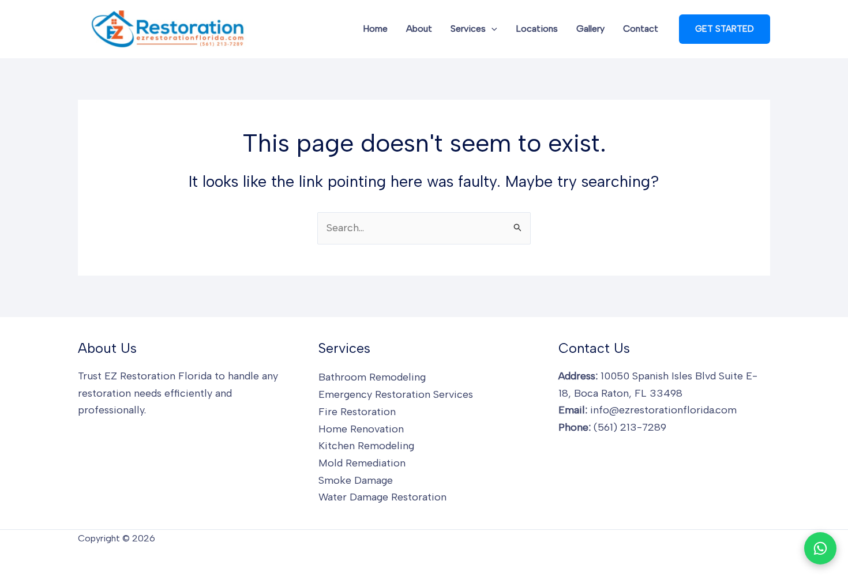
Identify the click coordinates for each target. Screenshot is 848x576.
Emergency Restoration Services (395, 394)
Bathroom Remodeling (372, 377)
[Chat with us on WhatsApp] (820, 548)
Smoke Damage (355, 480)
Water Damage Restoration (382, 497)
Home (375, 28)
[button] (491, 29)
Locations (537, 28)
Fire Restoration (357, 411)
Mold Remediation (362, 463)
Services (468, 28)
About (419, 28)
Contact (640, 28)
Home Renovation (361, 429)
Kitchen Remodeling (366, 445)
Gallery (590, 28)
